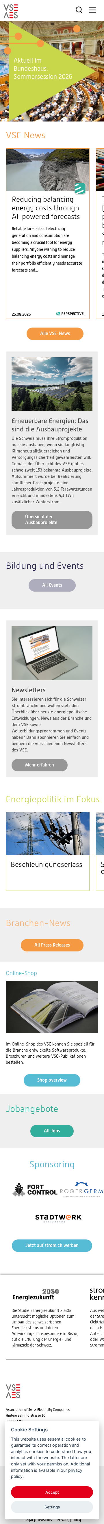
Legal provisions (37, 1519)
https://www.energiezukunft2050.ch (45, 1317)
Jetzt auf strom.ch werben (52, 1245)
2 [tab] (46, 115)
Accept (52, 1492)
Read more (47, 234)
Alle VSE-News (55, 333)
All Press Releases (52, 945)
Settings (52, 1507)
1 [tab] (41, 115)
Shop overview (52, 1080)
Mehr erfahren (39, 765)
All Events (52, 585)
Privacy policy (69, 1519)
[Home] (10, 15)
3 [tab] (52, 115)
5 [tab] (63, 115)
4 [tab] (58, 115)
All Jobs (52, 1131)
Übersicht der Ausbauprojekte (41, 519)
